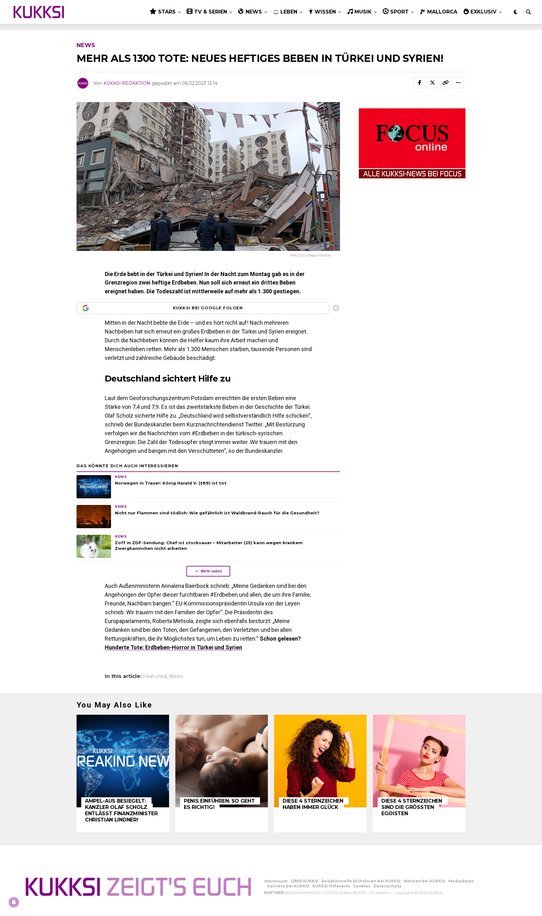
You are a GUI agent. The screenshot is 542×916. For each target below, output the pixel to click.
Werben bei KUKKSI (424, 881)
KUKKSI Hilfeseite (331, 886)
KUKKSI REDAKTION (127, 83)
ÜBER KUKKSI (304, 881)
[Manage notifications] (14, 902)
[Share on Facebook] (419, 82)
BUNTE (360, 892)
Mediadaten (461, 881)
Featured (155, 676)
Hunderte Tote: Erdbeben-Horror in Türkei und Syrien (173, 647)
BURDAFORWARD (303, 892)
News (176, 676)
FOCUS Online (337, 892)
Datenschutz (387, 886)
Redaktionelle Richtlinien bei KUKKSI (361, 881)
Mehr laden (211, 571)
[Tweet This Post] (432, 82)
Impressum (276, 881)
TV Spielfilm (380, 892)
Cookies (361, 886)
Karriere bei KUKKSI (288, 886)
